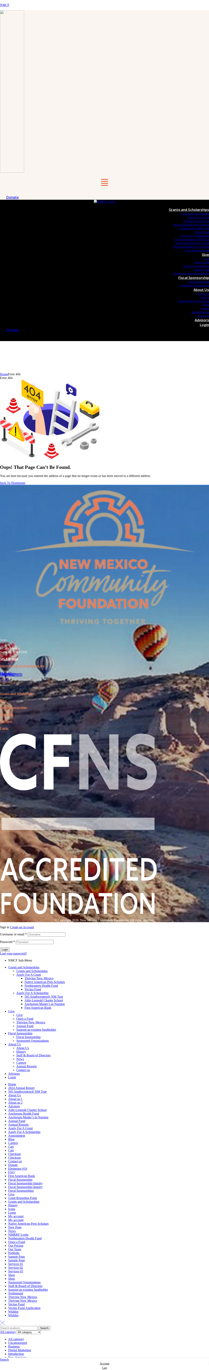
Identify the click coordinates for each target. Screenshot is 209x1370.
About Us (6, 714)
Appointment (16, 1135)
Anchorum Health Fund (23, 1113)
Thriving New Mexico (38, 978)
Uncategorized (17, 1343)
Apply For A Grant (28, 974)
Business (14, 1346)
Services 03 (15, 1271)
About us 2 (15, 1102)
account (104, 1363)
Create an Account (22, 927)
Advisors (6, 721)
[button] (104, 183)
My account (15, 1216)
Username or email (13, 934)
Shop (11, 1275)
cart (104, 1367)
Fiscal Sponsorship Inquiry (25, 1183)
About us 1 (15, 1099)
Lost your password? (13, 953)
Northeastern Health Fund (41, 985)
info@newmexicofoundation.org (22, 666)
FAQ (11, 1172)
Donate (13, 1165)
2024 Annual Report (21, 1088)
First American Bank (37, 1007)
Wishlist (13, 1311)
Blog (11, 1139)
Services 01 (15, 1264)
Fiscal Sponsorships (21, 1190)
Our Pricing (15, 1245)
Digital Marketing (19, 1350)
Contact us (23, 1070)
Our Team (14, 1249)
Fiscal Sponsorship (20, 1033)
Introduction (16, 1354)
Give (3, 700)
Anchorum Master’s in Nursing (44, 1004)
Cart (11, 1146)
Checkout (14, 1154)
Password (7, 942)
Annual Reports (26, 1066)
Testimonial (15, 1293)
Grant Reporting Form (22, 1198)
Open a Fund (24, 1018)
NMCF (4, 5)
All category (16, 1339)
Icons (11, 1209)
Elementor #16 (17, 1168)
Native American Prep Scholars (44, 982)
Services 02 (15, 1267)
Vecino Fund (32, 989)
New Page (15, 1227)
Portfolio (13, 1253)
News (20, 1059)
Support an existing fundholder (36, 1029)
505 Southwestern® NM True (43, 996)
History (21, 1051)
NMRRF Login (18, 1234)
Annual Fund (24, 1026)
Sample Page (16, 1256)
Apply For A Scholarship (32, 993)
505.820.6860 (9, 659)
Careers (21, 1062)
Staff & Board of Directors (33, 1055)
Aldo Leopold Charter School (43, 1000)
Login (4, 728)
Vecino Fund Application (24, 1308)
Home (4, 374)
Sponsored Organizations (32, 1040)
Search (44, 1328)
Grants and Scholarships (17, 693)
